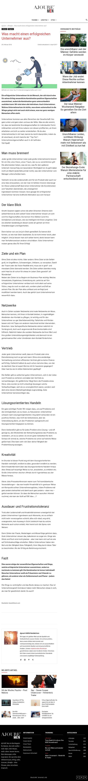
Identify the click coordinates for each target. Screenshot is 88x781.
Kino (46, 753)
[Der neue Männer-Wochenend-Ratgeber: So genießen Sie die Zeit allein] (73, 95)
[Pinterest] (54, 50)
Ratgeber (10, 29)
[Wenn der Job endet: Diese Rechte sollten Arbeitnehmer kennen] (73, 67)
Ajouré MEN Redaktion (29, 633)
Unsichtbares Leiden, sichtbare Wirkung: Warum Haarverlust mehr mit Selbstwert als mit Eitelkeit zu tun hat (73, 140)
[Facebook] (44, 50)
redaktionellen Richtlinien (38, 648)
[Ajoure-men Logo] (44, 9)
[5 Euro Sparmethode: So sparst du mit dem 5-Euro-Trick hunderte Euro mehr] (35, 703)
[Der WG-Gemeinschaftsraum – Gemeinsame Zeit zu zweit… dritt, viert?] (6, 714)
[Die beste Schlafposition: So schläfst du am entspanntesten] (35, 714)
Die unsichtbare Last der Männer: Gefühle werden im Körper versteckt (73, 52)
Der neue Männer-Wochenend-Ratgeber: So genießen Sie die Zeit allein (73, 108)
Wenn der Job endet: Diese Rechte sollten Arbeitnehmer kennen (73, 79)
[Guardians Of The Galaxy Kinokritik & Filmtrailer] (6, 703)
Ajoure (4, 26)
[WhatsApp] (39, 50)
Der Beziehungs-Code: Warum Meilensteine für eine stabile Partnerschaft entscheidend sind (73, 173)
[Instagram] (25, 659)
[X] (49, 50)
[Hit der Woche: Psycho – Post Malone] (15, 681)
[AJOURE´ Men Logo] (11, 736)
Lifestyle (10, 26)
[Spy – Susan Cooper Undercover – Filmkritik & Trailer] (44, 681)
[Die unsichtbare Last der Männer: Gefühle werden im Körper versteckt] (73, 40)
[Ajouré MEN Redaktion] (11, 646)
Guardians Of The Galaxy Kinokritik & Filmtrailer (18, 702)
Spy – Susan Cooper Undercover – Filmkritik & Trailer (42, 692)
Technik (47, 745)
